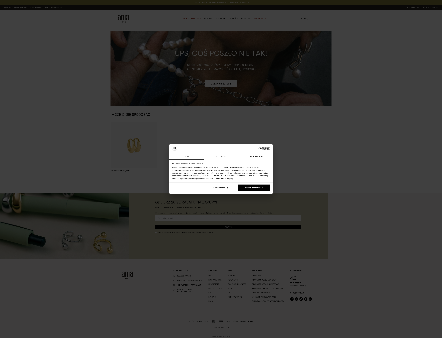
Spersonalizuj (219, 187)
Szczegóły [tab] (221, 156)
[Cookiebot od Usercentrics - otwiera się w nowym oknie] (260, 148)
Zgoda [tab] (186, 156)
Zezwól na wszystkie (254, 187)
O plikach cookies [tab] (255, 156)
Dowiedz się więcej (224, 178)
